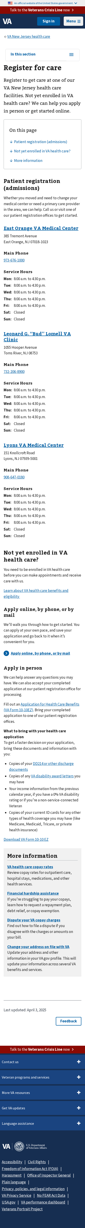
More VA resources (16, 1092)
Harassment (12, 1175)
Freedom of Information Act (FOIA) (30, 1168)
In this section (23, 54)
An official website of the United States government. (43, 3)
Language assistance (18, 1123)
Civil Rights (37, 1161)
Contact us (10, 1062)
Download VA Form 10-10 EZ (26, 839)
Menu (71, 21)
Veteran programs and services (25, 1077)
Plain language (14, 1182)
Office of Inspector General (49, 1175)
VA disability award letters (52, 776)
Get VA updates (13, 1108)
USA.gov (8, 1202)
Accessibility (12, 1161)
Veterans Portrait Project (22, 1208)
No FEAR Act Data (51, 1195)
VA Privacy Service (16, 1195)
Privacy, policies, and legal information (33, 1188)
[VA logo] (7, 21)
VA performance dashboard (43, 1202)
